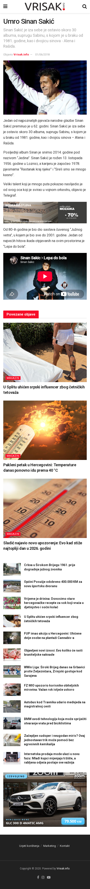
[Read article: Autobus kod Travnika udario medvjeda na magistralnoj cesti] (12, 706)
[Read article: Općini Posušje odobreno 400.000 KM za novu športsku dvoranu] (12, 586)
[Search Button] (84, 6)
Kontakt (65, 845)
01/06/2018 (42, 54)
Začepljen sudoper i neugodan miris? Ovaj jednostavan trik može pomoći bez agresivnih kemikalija (54, 740)
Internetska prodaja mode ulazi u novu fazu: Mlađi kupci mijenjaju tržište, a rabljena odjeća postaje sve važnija (52, 758)
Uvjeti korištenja (29, 845)
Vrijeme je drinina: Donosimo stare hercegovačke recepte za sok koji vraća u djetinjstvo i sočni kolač (54, 603)
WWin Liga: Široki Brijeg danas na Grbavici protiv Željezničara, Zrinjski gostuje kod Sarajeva (54, 671)
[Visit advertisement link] (45, 212)
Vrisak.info (21, 54)
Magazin (13, 378)
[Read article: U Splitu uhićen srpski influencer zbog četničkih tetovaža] (45, 352)
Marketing (49, 845)
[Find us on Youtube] (48, 877)
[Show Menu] (5, 6)
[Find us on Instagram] (43, 877)
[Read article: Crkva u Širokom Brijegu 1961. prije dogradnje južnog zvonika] (12, 569)
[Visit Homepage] (45, 6)
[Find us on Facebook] (38, 877)
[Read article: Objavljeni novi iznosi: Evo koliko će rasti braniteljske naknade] (12, 654)
